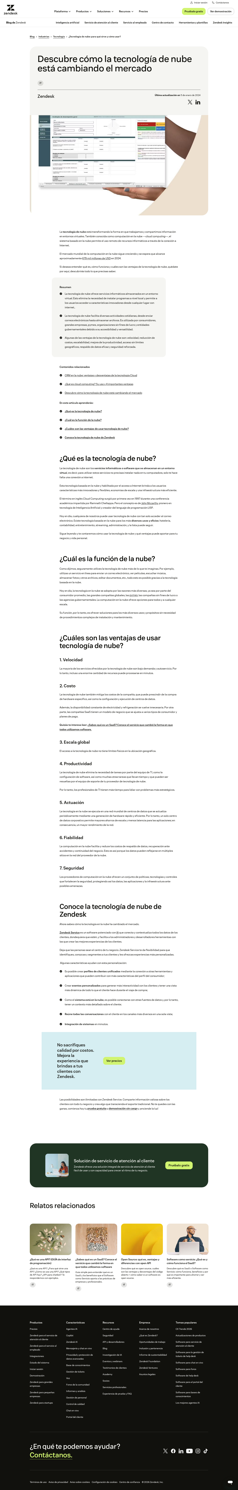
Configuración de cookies (104, 1482)
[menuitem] (62, 11)
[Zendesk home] (12, 9)
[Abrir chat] (230, 1482)
